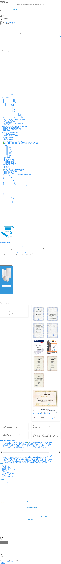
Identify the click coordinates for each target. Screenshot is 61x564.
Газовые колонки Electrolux (7, 151)
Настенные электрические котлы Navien (10, 163)
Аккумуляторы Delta (6, 187)
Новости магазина (4, 259)
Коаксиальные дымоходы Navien (8, 179)
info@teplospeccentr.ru (30, 503)
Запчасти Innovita (6, 176)
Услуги (3, 42)
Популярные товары (5, 218)
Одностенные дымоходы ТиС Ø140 (9, 101)
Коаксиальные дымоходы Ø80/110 (9, 110)
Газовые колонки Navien (7, 147)
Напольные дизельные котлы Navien (9, 160)
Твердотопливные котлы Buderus (8, 164)
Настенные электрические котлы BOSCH (10, 73)
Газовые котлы (5, 165)
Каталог (3, 41)
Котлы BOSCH (5, 158)
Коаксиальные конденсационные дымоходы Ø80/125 (12, 114)
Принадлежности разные (7, 172)
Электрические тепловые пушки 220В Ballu (10, 201)
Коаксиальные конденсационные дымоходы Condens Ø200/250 (13, 116)
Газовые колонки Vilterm (7, 156)
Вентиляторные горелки (6, 474)
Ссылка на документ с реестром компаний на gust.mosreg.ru (43, 418)
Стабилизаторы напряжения (8, 191)
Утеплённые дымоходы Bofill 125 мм (9, 105)
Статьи (3, 220)
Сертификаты (4, 45)
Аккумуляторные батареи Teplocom (9, 186)
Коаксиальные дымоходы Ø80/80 (8, 108)
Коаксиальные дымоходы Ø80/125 (9, 111)
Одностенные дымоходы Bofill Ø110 (9, 182)
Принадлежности (6, 190)
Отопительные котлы (5, 466)
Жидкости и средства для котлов (7, 476)
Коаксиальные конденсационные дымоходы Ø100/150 (12, 115)
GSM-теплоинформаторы (7, 188)
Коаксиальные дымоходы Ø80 (8, 107)
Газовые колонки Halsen (7, 149)
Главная (3, 40)
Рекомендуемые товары (6, 219)
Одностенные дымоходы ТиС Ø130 (9, 100)
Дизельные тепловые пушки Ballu (8, 200)
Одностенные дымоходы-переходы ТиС (10, 102)
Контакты (3, 47)
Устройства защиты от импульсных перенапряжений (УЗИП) (13, 192)
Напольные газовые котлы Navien (8, 159)
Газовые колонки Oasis (7, 154)
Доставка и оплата (5, 43)
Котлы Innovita (5, 167)
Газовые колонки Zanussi (7, 148)
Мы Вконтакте (4, 222)
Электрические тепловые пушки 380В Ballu (10, 202)
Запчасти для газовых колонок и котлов (8, 469)
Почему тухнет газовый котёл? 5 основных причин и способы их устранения (16, 247)
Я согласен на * (9, 550)
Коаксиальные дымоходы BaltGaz (8, 180)
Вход (2, 6)
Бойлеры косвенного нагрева (6, 467)
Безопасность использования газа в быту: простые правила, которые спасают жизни (18, 250)
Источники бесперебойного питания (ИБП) (10, 189)
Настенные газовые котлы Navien (8, 161)
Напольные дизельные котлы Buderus (9, 71)
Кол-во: (1, 531)
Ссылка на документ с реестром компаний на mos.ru (42, 413)
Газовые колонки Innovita (7, 150)
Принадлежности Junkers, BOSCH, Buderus (10, 171)
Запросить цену (3, 562)
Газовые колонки (4, 465)
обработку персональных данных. (11, 22)
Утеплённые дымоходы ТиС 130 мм (9, 104)
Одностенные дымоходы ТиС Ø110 (9, 99)
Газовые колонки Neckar (7, 152)
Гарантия (3, 44)
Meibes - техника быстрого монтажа (8, 473)
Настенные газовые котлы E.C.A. (8, 162)
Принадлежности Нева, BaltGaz (8, 173)
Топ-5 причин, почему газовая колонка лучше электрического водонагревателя (17, 252)
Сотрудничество (4, 221)
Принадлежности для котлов (6, 468)
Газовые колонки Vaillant (7, 155)
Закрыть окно (2, 34)
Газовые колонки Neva (7, 153)
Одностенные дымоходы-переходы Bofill (10, 184)
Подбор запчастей (5, 46)
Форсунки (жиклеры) (5, 470)
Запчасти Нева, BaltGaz (7, 175)
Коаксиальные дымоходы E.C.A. (8, 181)
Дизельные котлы (6, 166)
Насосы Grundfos (4, 475)
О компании (4, 48)
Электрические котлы (7, 168)
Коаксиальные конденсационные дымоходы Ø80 (11, 113)
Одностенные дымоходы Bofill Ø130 (9, 183)
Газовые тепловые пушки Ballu (8, 199)
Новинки (3, 217)
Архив (3, 477)
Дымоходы (3, 471)
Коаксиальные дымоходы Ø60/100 (9, 109)
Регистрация (4, 7)
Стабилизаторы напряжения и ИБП (7, 472)
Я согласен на (9, 22)
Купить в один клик (4, 551)
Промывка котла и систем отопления (8, 300)
